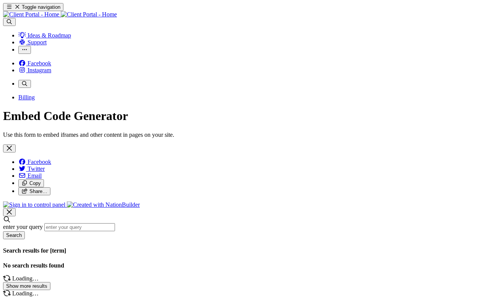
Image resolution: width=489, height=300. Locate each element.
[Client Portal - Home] (60, 14)
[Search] (9, 22)
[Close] (9, 148)
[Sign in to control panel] (35, 204)
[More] (24, 50)
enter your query (23, 227)
